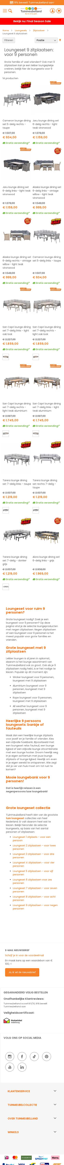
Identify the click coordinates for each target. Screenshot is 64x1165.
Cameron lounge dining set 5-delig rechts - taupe (17, 124)
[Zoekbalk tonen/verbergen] (10, 10)
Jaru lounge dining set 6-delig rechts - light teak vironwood (46, 124)
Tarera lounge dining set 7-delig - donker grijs (15, 560)
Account (52, 10)
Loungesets (21, 30)
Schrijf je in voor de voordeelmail (24, 955)
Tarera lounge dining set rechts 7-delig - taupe (45, 484)
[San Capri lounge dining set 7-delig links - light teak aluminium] (6, 357)
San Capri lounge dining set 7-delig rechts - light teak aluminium (17, 407)
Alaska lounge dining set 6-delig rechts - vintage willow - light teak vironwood (17, 262)
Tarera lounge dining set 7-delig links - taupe (17, 482)
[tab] (32, 1091)
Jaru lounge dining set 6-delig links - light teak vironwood (17, 190)
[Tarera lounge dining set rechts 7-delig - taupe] (6, 587)
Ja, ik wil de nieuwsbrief (22, 972)
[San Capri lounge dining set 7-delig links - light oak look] (36, 434)
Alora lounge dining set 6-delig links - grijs (46, 558)
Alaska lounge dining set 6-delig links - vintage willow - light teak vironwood (47, 192)
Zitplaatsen (39, 30)
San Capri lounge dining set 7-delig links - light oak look (17, 330)
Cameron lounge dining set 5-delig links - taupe (47, 258)
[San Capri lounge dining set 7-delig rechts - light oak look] (6, 434)
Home (6, 30)
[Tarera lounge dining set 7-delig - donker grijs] (6, 510)
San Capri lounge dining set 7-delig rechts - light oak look (47, 330)
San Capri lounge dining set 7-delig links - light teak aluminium (47, 407)
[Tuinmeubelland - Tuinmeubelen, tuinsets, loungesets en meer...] (31, 11)
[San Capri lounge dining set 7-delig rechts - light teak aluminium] (36, 357)
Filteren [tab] (8, 40)
